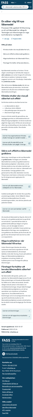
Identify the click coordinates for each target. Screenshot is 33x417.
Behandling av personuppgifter (12, 386)
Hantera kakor (7, 397)
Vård (12, 2)
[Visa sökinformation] (30, 7)
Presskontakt (6, 389)
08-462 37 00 (12, 365)
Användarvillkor (7, 395)
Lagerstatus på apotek (9, 405)
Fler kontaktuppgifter (9, 374)
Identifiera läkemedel (9, 407)
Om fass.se (6, 381)
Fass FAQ (5, 413)
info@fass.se (14, 332)
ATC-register (6, 410)
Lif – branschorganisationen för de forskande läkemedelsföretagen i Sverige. (14, 349)
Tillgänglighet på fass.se (10, 383)
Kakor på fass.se (7, 392)
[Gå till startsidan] (5, 2)
